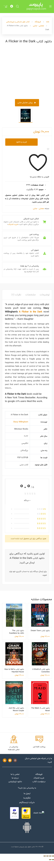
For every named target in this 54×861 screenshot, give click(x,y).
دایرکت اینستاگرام (27, 802)
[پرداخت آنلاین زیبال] (14, 813)
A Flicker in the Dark (30, 311)
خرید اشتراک (13, 224)
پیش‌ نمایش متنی (25, 102)
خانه (47, 22)
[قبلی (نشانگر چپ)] (53, 859)
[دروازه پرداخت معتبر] (26, 813)
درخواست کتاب (38, 781)
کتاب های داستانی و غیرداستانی (17, 22)
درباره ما (15, 778)
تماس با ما (15, 774)
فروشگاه (38, 22)
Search (17, 6)
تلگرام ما (27, 798)
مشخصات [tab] (30, 294)
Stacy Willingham (20, 422)
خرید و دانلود (21, 142)
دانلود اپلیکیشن (15, 781)
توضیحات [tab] (45, 294)
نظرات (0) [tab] (16, 294)
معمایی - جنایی (38, 26)
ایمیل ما (27, 793)
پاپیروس (21, 847)
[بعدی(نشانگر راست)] (50, 859)
